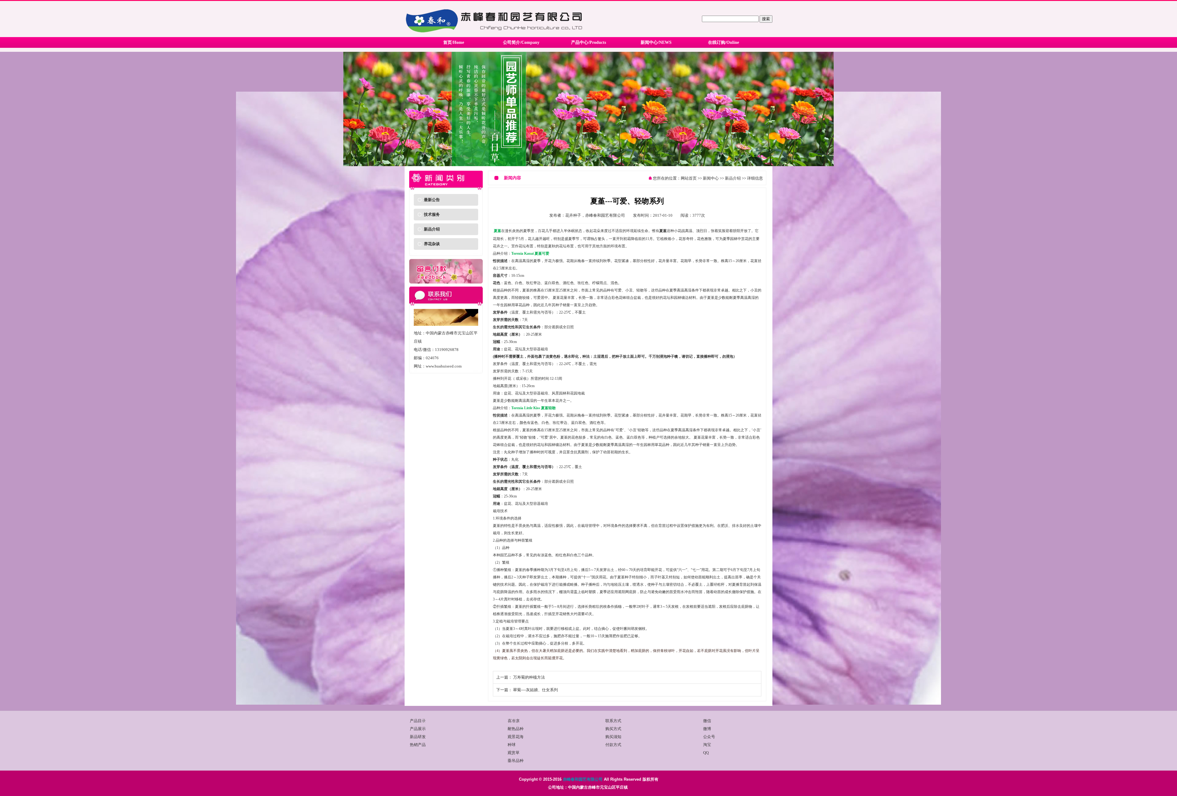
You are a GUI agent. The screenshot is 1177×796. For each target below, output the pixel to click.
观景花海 (516, 736)
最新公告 (432, 199)
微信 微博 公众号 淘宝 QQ (709, 736)
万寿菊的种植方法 (529, 677)
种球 (512, 744)
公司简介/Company (521, 42)
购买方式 (613, 728)
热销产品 (418, 744)
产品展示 (418, 728)
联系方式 (613, 720)
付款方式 (613, 744)
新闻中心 (711, 178)
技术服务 (432, 214)
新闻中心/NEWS (656, 42)
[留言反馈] (446, 282)
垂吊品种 (516, 760)
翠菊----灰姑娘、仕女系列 (535, 689)
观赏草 (514, 752)
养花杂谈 (432, 244)
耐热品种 (516, 728)
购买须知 (613, 736)
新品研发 (418, 736)
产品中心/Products (588, 42)
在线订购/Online (723, 42)
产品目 (416, 720)
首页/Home (453, 42)
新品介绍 (432, 229)
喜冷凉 (514, 720)
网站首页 (689, 178)
